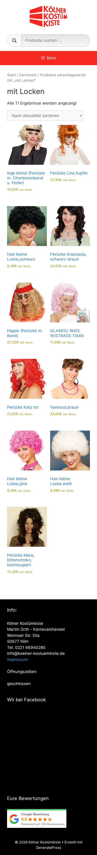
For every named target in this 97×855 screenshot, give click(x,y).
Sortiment (28, 75)
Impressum (17, 659)
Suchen (14, 40)
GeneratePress (48, 847)
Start (11, 75)
